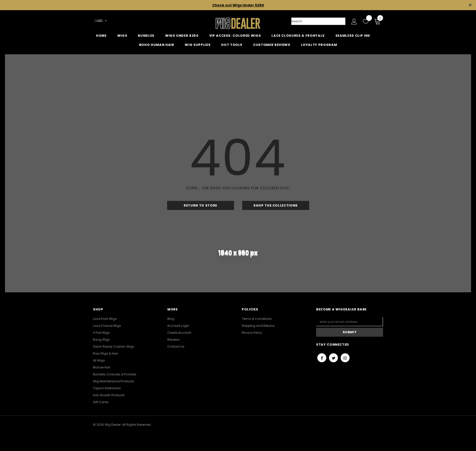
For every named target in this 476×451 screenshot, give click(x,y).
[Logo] (238, 23)
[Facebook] (321, 357)
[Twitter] (333, 357)
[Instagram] (345, 357)
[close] (470, 5)
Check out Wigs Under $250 (238, 5)
